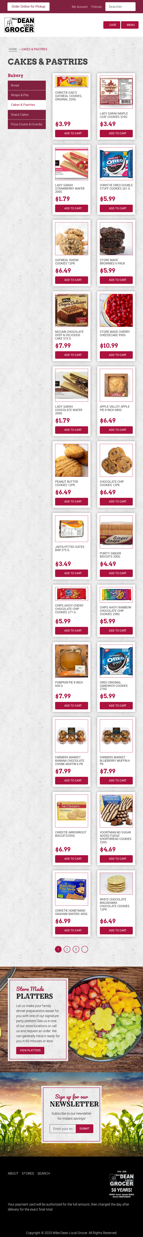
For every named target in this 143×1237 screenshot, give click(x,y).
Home (13, 49)
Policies (96, 7)
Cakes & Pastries (23, 105)
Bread (15, 85)
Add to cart (73, 133)
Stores (28, 1173)
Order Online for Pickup (28, 6)
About (13, 1173)
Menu (130, 25)
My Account (80, 7)
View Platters (30, 1050)
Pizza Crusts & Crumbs (26, 124)
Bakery (15, 75)
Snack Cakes (20, 114)
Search (43, 1173)
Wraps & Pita (19, 95)
